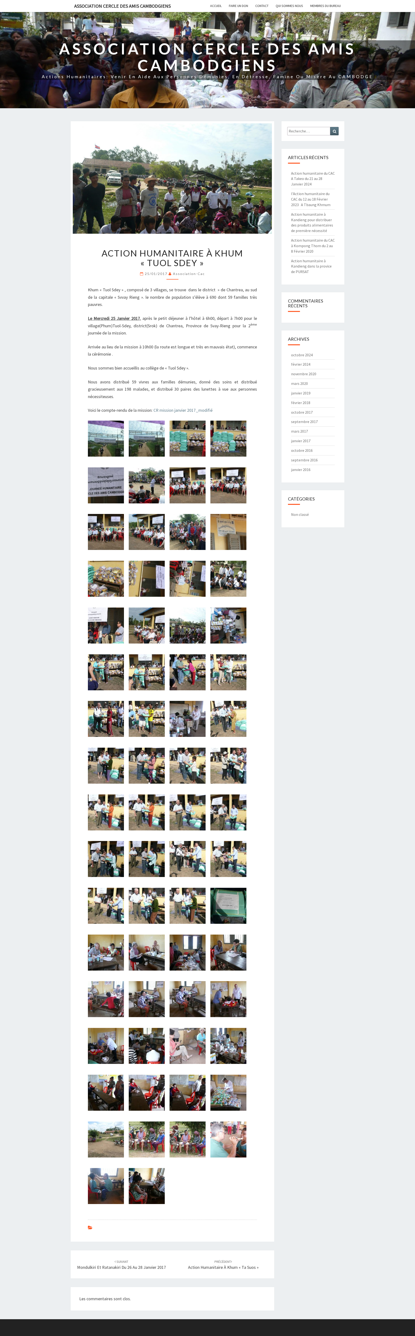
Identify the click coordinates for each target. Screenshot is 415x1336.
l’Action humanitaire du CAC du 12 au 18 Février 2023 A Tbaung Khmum (310, 199)
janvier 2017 (301, 440)
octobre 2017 (302, 412)
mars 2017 (299, 431)
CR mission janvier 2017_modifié (183, 410)
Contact (262, 6)
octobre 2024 (302, 354)
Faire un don (238, 6)
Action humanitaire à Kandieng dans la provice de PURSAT (311, 266)
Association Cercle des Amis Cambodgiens (122, 6)
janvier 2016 (301, 469)
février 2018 (300, 402)
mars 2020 (299, 383)
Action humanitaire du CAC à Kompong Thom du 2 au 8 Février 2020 (313, 246)
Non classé (300, 514)
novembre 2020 (303, 373)
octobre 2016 (302, 450)
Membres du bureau (325, 6)
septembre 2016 (304, 460)
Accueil (216, 6)
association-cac (189, 274)
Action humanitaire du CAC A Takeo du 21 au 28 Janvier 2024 (313, 179)
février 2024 (300, 364)
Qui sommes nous (289, 6)
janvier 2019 (301, 393)
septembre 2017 (304, 421)
